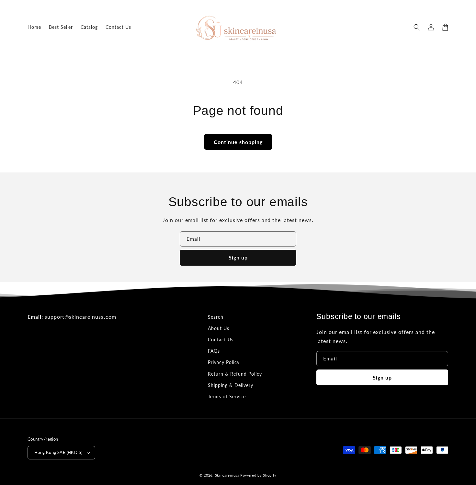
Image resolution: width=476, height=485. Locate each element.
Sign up (238, 257)
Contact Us (220, 339)
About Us (218, 328)
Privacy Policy (223, 362)
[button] (417, 27)
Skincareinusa (227, 475)
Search (215, 317)
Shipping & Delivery (230, 385)
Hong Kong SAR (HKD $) (58, 452)
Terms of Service (226, 396)
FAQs (214, 351)
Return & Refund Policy (235, 374)
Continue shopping (238, 142)
